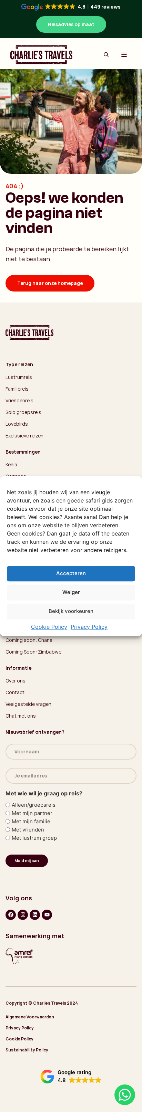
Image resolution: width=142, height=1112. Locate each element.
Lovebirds (17, 424)
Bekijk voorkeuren (71, 611)
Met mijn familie (31, 821)
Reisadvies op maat (71, 24)
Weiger (71, 592)
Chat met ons (21, 715)
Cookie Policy (49, 626)
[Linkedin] (35, 915)
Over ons (16, 680)
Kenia (11, 464)
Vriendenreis (19, 400)
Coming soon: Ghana (29, 640)
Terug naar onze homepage (50, 283)
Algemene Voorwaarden (30, 1017)
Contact (15, 692)
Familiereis (17, 388)
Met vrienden (28, 829)
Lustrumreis (19, 377)
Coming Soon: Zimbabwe (33, 651)
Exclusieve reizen (24, 435)
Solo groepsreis (23, 412)
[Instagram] (23, 915)
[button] (71, 1076)
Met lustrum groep (34, 837)
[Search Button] (106, 54)
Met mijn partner (32, 813)
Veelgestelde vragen (28, 704)
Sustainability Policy (27, 1050)
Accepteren (71, 573)
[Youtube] (47, 915)
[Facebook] (11, 915)
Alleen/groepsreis (33, 804)
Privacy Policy (89, 626)
